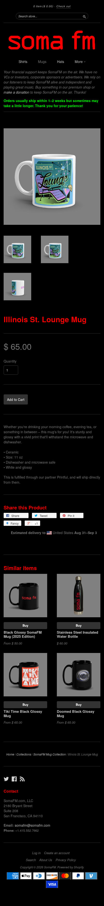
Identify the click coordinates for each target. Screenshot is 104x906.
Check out (63, 6)
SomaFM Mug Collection (49, 754)
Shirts (23, 61)
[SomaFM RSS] (22, 779)
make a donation (16, 92)
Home (10, 754)
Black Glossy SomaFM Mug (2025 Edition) (23, 634)
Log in (36, 853)
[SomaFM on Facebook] (14, 779)
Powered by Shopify (70, 867)
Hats (60, 61)
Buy (25, 625)
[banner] (52, 40)
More (79, 61)
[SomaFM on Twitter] (6, 779)
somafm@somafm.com (32, 825)
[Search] (84, 15)
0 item (43, 6)
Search (31, 860)
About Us (45, 860)
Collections (23, 754)
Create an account (57, 853)
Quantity (10, 361)
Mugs (42, 61)
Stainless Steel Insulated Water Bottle (77, 634)
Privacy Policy (66, 860)
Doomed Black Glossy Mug (75, 713)
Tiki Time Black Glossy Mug (23, 713)
